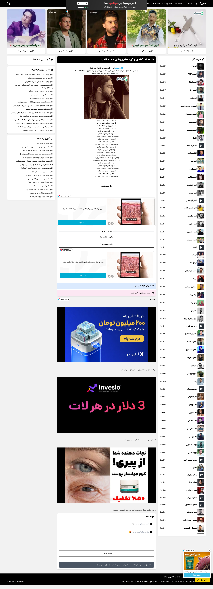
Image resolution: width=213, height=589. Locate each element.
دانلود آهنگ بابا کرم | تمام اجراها (42, 171)
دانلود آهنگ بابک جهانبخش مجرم (41, 196)
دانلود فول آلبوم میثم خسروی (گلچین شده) (38, 157)
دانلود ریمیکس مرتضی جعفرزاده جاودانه (39, 109)
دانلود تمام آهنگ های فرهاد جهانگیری (39, 189)
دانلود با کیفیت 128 (106, 237)
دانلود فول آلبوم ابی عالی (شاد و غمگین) (39, 182)
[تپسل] (59, 196)
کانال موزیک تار (202, 580)
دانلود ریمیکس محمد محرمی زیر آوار (41, 91)
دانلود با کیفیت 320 (106, 244)
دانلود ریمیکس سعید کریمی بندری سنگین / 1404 (36, 116)
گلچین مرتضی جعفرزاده (26, 50)
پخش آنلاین (105, 186)
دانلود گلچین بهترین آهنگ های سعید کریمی (37, 147)
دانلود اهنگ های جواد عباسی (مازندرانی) (39, 175)
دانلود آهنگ (190, 3)
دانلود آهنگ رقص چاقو (45, 143)
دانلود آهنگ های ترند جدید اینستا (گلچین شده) (36, 154)
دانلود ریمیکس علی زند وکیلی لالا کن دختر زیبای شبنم (35, 102)
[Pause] (109, 223)
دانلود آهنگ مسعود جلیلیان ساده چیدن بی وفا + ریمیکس (33, 105)
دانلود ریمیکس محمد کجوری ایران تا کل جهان (37, 130)
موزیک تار (201, 3)
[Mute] (112, 223)
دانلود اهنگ (119, 68)
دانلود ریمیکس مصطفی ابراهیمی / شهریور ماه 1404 (35, 127)
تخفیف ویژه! (197, 575)
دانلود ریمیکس (179, 3)
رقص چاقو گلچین (186, 50)
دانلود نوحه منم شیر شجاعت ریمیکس (40, 78)
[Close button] (209, 550)
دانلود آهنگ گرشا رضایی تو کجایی (41, 193)
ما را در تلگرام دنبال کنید (142, 285)
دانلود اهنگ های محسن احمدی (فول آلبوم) (38, 150)
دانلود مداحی (156, 3)
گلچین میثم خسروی (66, 50)
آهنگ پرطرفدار (167, 3)
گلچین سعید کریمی (147, 50)
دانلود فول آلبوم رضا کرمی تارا (43, 186)
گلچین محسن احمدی (106, 50)
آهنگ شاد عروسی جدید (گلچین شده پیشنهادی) (36, 164)
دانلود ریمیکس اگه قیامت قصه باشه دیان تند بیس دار (34, 74)
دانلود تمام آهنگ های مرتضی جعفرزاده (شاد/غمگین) (34, 161)
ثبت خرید (82, 222)
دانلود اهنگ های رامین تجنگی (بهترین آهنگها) (37, 168)
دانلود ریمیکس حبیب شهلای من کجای (40, 95)
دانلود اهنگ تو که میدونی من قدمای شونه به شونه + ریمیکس (31, 119)
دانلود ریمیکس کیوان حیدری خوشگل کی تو (38, 98)
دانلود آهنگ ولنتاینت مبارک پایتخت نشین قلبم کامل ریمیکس (32, 112)
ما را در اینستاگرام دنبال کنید (141, 293)
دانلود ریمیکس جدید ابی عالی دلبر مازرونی (39, 81)
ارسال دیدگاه (108, 553)
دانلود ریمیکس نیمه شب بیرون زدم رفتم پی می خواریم (34, 123)
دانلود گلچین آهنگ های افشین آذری (40, 179)
